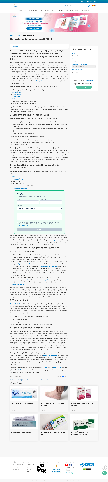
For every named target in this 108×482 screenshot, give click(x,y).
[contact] (104, 473)
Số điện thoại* (75, 59)
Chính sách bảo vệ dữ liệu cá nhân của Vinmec (71, 480)
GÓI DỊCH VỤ (57, 367)
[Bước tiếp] (69, 473)
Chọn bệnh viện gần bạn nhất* (80, 64)
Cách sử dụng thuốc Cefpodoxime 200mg (80, 433)
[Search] (65, 5)
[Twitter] (65, 376)
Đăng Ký (39, 229)
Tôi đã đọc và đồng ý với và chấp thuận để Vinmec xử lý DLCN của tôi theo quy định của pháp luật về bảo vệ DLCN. (85, 82)
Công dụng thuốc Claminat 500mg (82, 404)
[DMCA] (87, 469)
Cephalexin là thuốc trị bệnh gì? (53, 433)
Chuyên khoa (22, 10)
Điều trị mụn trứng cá (36, 380)
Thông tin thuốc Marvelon (22, 403)
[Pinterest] (67, 376)
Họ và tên (19, 199)
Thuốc (19, 35)
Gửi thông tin (84, 87)
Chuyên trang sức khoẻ (72, 10)
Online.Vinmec (85, 10)
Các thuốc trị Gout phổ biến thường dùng (52, 404)
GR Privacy (85, 480)
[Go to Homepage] (15, 5)
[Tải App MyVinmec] (42, 468)
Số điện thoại (43, 199)
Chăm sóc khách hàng (91, 1)
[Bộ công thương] (87, 464)
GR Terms (91, 480)
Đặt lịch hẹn (30, 471)
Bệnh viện (19, 205)
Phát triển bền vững (49, 10)
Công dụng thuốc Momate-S (23, 432)
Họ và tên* (74, 53)
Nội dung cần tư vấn (22, 212)
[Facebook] (63, 376)
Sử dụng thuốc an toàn (29, 35)
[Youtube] (66, 465)
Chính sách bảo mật (23, 225)
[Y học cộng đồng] (69, 470)
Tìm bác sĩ (81, 1)
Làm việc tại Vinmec (18, 471)
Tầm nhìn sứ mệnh (18, 464)
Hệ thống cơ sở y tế (18, 467)
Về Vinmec (60, 10)
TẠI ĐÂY (20, 370)
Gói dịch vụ (30, 467)
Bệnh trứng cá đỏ (24, 380)
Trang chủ (13, 35)
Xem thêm (13, 410)
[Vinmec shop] (56, 468)
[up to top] (104, 467)
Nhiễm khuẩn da (47, 380)
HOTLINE (44, 367)
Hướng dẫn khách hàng (35, 10)
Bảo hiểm (29, 469)
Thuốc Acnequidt (14, 380)
